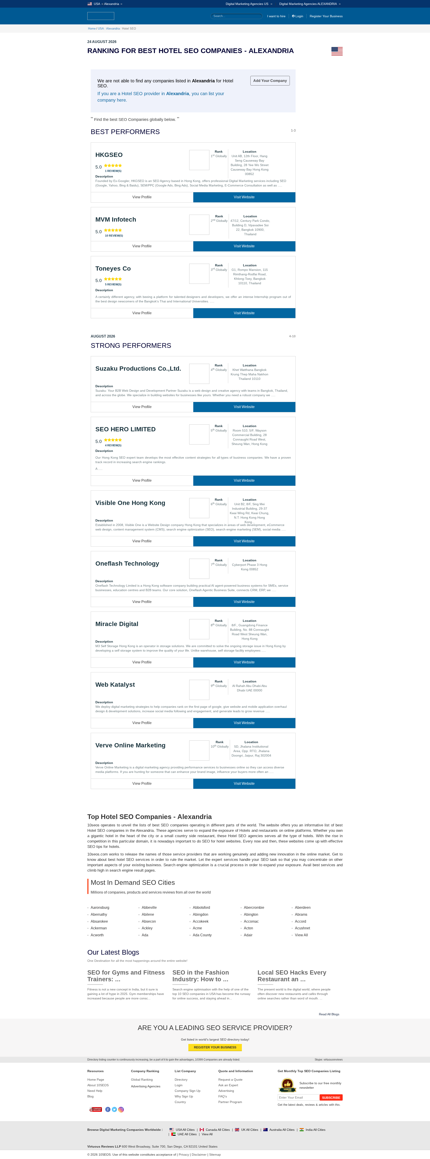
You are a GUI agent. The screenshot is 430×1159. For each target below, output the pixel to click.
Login (299, 16)
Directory (181, 1079)
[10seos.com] (100, 16)
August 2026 (103, 336)
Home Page (95, 1079)
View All (301, 935)
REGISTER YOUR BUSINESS (215, 1047)
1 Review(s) (113, 171)
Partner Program (230, 1102)
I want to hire (276, 16)
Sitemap (215, 1154)
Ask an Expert (228, 1085)
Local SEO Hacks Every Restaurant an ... (292, 974)
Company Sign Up (187, 1091)
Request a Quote (230, 1079)
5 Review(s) (113, 284)
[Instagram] (121, 1109)
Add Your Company (270, 81)
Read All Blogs (329, 1014)
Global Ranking (142, 1079)
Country (180, 1102)
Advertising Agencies (145, 1086)
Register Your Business (326, 16)
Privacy (184, 1154)
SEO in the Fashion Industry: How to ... (200, 974)
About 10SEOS (98, 1085)
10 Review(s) (114, 235)
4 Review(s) (113, 445)
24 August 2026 (101, 42)
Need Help (94, 1091)
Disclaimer (199, 1154)
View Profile (142, 197)
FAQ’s (222, 1096)
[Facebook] (108, 1109)
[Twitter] (114, 1109)
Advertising (226, 1091)
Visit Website (244, 197)
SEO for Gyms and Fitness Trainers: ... (126, 974)
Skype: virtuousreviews (329, 1059)
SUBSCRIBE (331, 1097)
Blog (90, 1096)
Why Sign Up (184, 1096)
